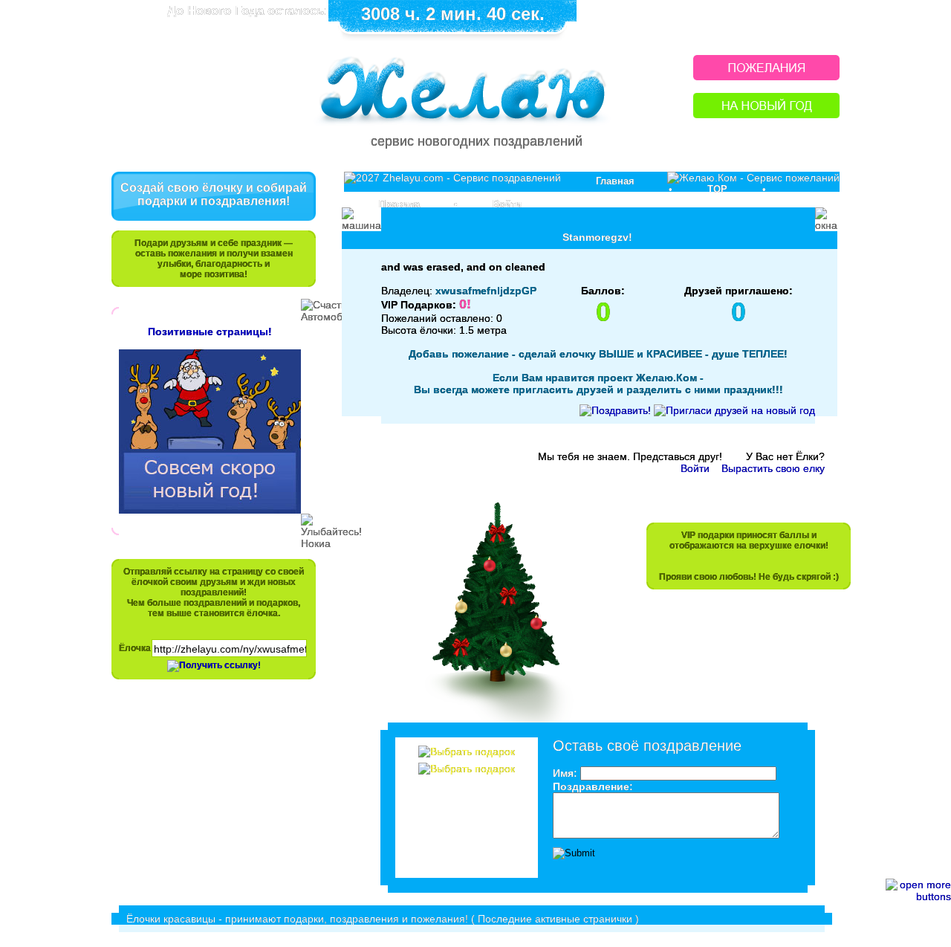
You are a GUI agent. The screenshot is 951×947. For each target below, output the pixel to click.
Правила (399, 204)
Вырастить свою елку (773, 468)
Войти (507, 204)
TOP (717, 189)
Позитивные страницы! (210, 331)
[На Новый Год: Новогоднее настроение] (766, 114)
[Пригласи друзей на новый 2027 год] (734, 410)
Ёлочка (135, 648)
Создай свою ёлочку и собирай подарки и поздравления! (213, 194)
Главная (615, 181)
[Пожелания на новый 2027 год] (766, 76)
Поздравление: (593, 786)
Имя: (565, 773)
